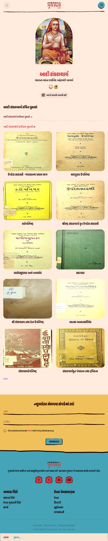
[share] (56, 87)
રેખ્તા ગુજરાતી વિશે (12, 503)
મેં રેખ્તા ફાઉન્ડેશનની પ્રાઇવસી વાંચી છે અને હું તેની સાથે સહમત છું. (31, 430)
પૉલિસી (29, 430)
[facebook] (39, 480)
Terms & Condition (66, 525)
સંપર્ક (5, 507)
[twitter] (49, 480)
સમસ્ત (5, 378)
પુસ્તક (17, 537)
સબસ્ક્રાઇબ (54, 442)
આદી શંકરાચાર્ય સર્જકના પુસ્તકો (17, 117)
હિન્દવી (57, 503)
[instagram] (59, 480)
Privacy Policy (50, 525)
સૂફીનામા (58, 507)
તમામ (6, 537)
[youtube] (69, 480)
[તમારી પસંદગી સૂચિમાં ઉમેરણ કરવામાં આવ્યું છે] (51, 87)
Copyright (37, 525)
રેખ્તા (56, 498)
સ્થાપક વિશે (9, 498)
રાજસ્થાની (59, 512)
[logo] (54, 5)
